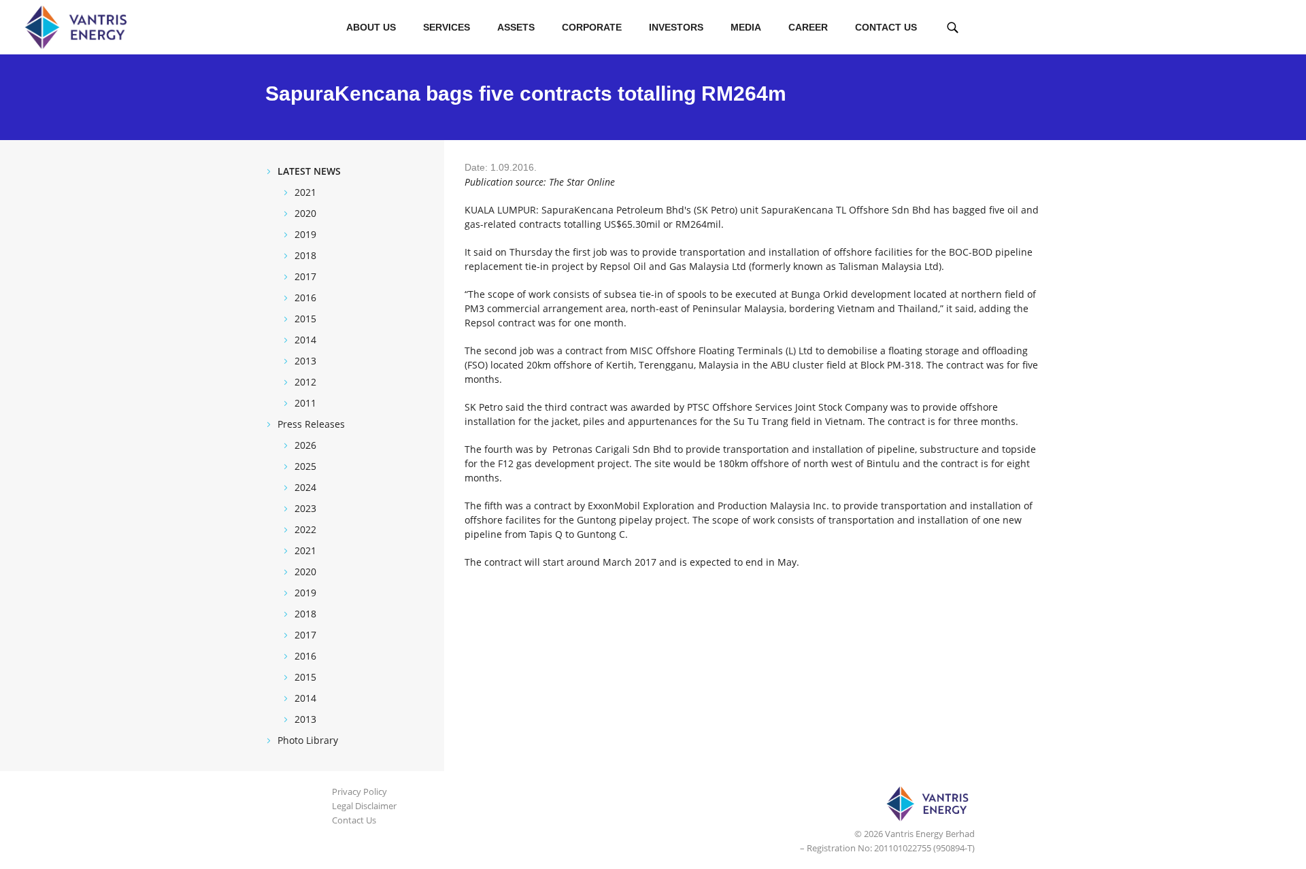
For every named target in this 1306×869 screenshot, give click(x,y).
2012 (305, 381)
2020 (305, 213)
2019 (305, 234)
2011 (305, 402)
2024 (305, 487)
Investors (676, 27)
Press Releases (311, 424)
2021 (305, 192)
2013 (305, 360)
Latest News (309, 171)
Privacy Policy (359, 791)
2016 (305, 297)
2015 (305, 318)
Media (746, 27)
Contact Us (886, 27)
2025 (305, 466)
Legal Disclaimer (364, 806)
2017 (305, 276)
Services (446, 27)
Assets (516, 27)
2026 (305, 445)
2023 (305, 508)
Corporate (592, 27)
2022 (305, 529)
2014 (305, 339)
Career (808, 27)
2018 (305, 255)
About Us (371, 27)
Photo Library (308, 740)
